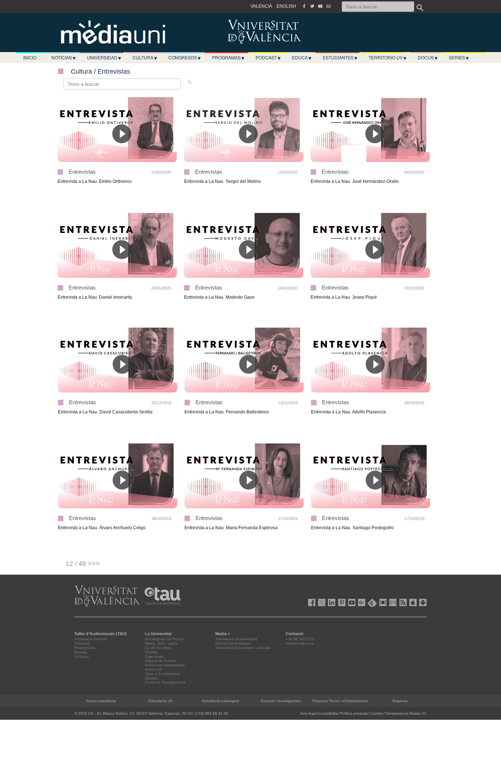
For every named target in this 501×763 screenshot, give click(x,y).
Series (459, 58)
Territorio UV (387, 58)
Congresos (184, 58)
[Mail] (328, 6)
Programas (228, 58)
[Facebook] (304, 6)
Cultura (144, 58)
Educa (301, 58)
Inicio (29, 57)
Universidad (104, 58)
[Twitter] (312, 6)
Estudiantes (340, 58)
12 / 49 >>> (83, 563)
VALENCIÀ (261, 6)
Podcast (268, 58)
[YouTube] (320, 6)
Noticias (63, 58)
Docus (428, 58)
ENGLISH (286, 6)
